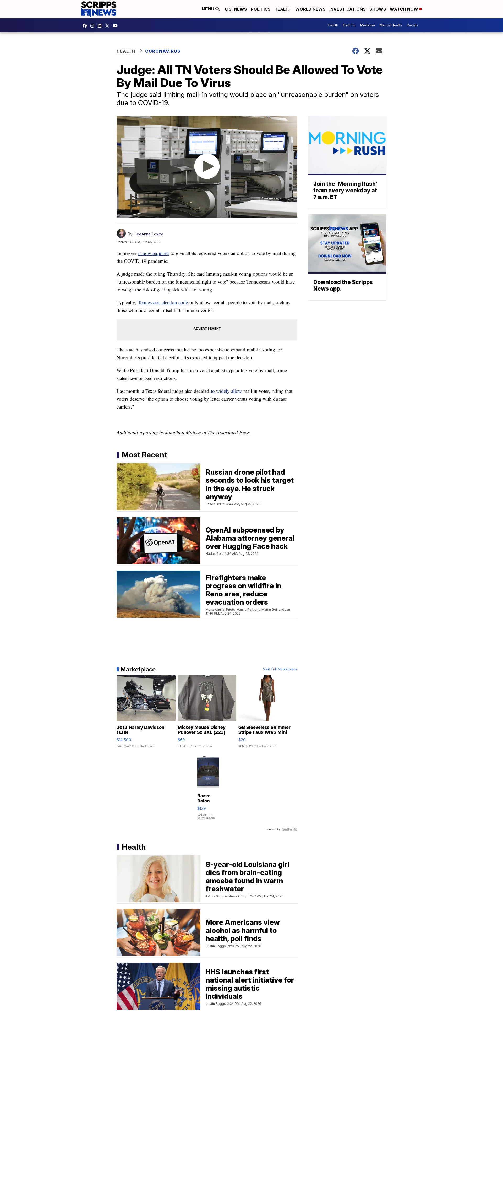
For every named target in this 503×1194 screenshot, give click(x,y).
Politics (261, 9)
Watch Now (404, 9)
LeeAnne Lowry (148, 233)
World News (310, 9)
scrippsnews (86, 26)
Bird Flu (349, 25)
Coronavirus (163, 51)
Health (283, 9)
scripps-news (101, 26)
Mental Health (391, 25)
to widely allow (226, 391)
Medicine (367, 25)
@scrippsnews (116, 26)
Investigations (347, 9)
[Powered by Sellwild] (289, 829)
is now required (153, 253)
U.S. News (236, 9)
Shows (377, 9)
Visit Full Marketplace (280, 669)
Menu (208, 9)
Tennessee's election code (163, 302)
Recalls (412, 25)
